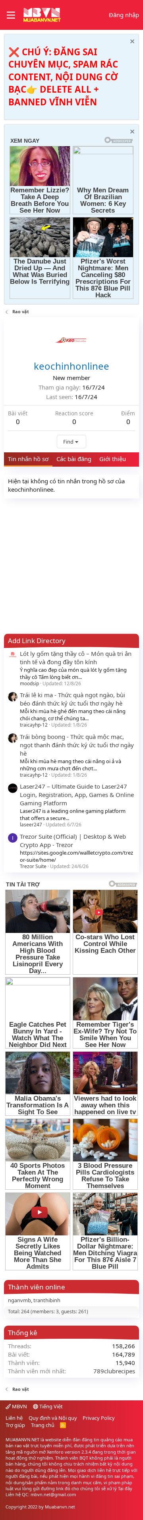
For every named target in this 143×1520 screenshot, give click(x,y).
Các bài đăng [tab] (73, 459)
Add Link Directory (37, 640)
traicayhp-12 (34, 724)
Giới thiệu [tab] (112, 459)
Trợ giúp (15, 1425)
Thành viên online (36, 1286)
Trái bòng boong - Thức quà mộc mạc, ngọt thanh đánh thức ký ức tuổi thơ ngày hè (77, 745)
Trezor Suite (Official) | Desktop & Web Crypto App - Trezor (73, 840)
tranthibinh (46, 1300)
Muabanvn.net (60, 1507)
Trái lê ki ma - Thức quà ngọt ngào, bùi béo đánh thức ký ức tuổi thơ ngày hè (72, 699)
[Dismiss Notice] (131, 42)
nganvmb (19, 1300)
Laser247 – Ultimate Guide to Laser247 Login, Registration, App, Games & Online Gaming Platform (77, 794)
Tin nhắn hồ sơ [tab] (28, 459)
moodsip (29, 683)
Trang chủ (42, 1425)
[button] (11, 15)
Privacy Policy (99, 1417)
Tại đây (125, 1488)
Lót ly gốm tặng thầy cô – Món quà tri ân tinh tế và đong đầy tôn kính (75, 657)
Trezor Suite (33, 866)
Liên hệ (14, 1417)
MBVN (19, 1406)
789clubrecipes (114, 1371)
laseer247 (31, 824)
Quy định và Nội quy (53, 1417)
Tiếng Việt (50, 1406)
